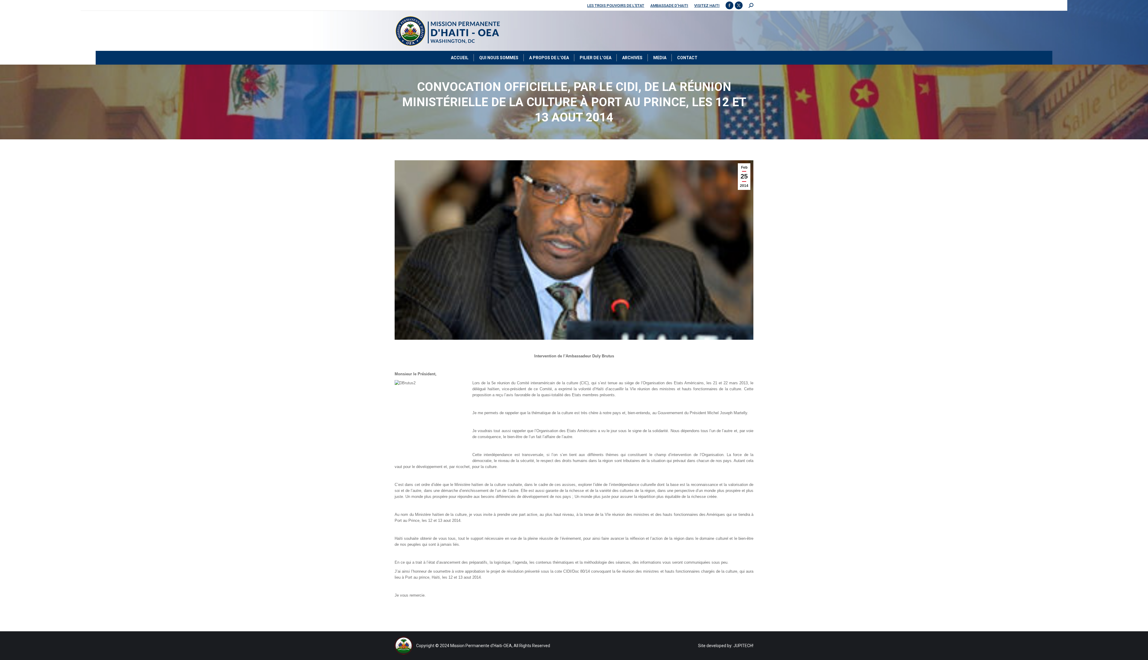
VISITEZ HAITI (707, 5)
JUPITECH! (743, 645)
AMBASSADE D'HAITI (669, 5)
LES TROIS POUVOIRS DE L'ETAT (615, 5)
